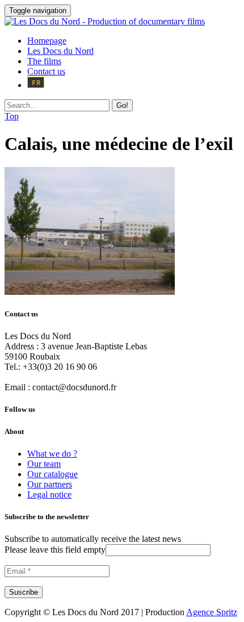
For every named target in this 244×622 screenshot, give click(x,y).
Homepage (46, 40)
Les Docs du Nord (60, 51)
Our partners (49, 484)
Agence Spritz (211, 612)
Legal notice (49, 494)
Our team (44, 464)
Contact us (46, 71)
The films (44, 61)
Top (12, 116)
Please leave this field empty (55, 549)
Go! (122, 105)
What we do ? (52, 453)
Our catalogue (52, 474)
